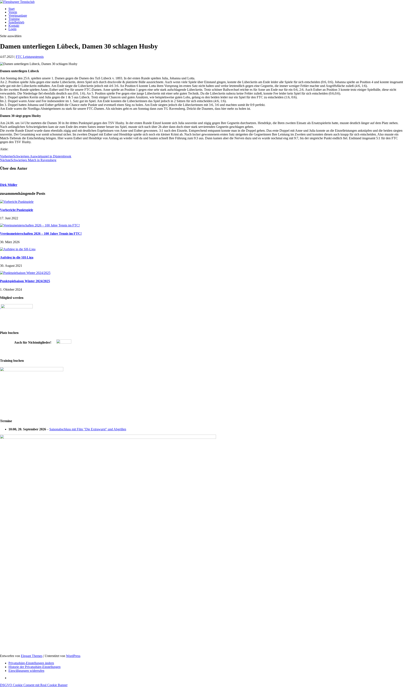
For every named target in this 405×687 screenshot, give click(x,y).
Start (11, 9)
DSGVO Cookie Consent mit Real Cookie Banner (34, 685)
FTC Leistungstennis (30, 56)
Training (14, 19)
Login (12, 29)
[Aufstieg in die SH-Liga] (17, 249)
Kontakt (13, 25)
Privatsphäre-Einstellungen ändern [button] (31, 663)
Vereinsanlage (17, 15)
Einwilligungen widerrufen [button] (26, 670)
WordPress (73, 656)
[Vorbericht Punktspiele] (17, 201)
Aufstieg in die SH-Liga (16, 257)
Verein (12, 12)
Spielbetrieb (16, 22)
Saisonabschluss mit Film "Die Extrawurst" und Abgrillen (87, 429)
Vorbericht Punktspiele (16, 210)
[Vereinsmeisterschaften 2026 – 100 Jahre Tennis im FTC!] (40, 225)
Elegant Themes (31, 656)
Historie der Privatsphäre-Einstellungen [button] (34, 667)
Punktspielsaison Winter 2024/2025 (25, 281)
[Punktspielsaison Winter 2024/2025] (25, 273)
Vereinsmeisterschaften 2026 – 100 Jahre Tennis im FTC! (41, 233)
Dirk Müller (8, 185)
